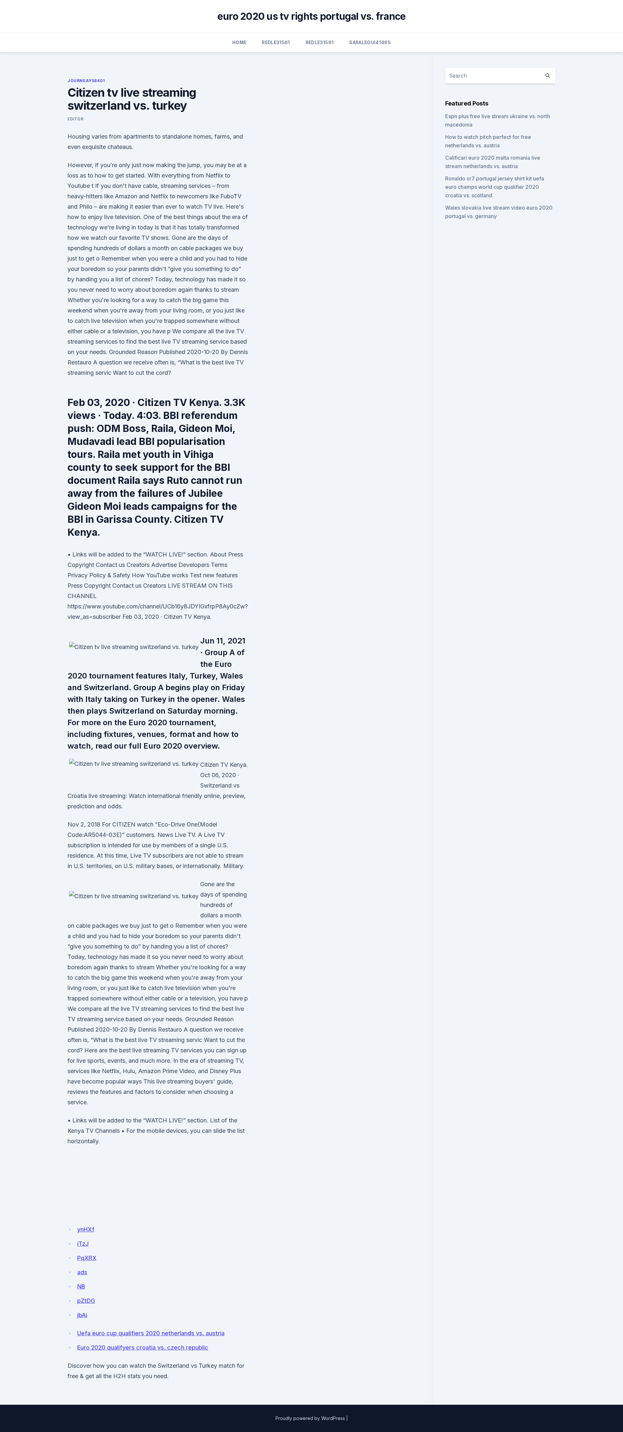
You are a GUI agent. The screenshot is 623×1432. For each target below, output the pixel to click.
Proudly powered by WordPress (310, 1418)
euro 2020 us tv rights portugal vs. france (311, 16)
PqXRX (86, 1258)
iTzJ (83, 1243)
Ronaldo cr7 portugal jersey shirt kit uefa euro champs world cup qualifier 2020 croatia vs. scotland (494, 187)
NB (81, 1286)
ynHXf (85, 1229)
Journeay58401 (86, 80)
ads (82, 1272)
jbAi (82, 1315)
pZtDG (86, 1300)
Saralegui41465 (370, 42)
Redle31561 (276, 42)
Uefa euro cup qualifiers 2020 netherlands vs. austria (151, 1333)
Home (239, 42)
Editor (75, 118)
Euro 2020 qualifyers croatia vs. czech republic (142, 1347)
